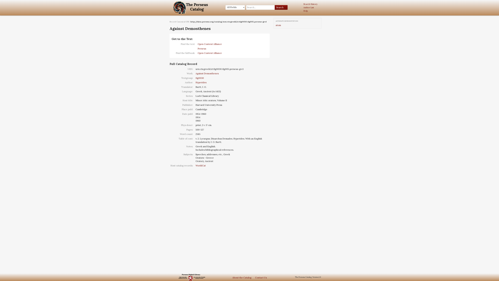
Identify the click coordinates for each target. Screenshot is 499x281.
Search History (310, 4)
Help (305, 11)
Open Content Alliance (210, 44)
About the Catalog (241, 277)
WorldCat (201, 165)
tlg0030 (200, 78)
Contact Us (261, 277)
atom (278, 25)
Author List (308, 7)
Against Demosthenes (207, 73)
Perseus (202, 48)
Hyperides (201, 82)
